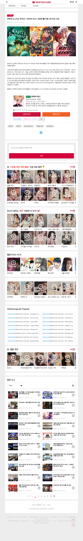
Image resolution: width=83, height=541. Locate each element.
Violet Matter (31, 99)
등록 (41, 156)
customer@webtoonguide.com (41, 521)
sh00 (39, 99)
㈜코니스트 (11, 517)
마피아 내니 (33, 96)
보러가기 (26, 114)
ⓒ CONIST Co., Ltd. (41, 505)
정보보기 (56, 114)
